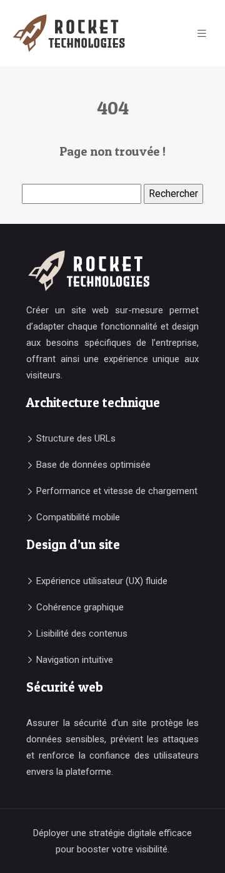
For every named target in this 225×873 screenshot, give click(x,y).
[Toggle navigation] (202, 33)
